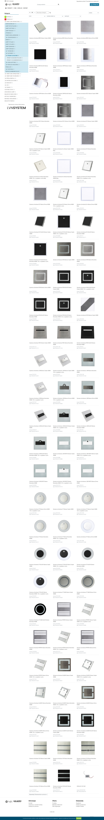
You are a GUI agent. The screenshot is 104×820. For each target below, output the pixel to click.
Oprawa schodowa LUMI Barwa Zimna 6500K (87, 398)
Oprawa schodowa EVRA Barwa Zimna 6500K (40, 287)
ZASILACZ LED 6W (81, 786)
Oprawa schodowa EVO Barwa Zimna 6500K (39, 204)
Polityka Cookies (80, 806)
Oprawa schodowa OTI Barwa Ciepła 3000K (63, 509)
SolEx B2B (52, 811)
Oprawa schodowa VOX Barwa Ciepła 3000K (39, 758)
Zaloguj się (95, 4)
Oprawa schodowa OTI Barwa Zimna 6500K (87, 537)
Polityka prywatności (81, 804)
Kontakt (25, 8)
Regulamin (78, 803)
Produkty (10, 8)
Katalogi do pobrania (33, 806)
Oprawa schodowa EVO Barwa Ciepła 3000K (87, 121)
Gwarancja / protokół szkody (35, 804)
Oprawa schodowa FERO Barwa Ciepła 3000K (40, 343)
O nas (15, 8)
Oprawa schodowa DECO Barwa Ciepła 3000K (87, 93)
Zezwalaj (79, 818)
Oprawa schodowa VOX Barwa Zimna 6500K (39, 786)
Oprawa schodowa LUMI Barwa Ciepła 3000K (40, 370)
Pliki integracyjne (56, 806)
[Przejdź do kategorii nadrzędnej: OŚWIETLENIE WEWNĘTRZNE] (30, 12)
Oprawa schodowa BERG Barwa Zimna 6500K (87, 38)
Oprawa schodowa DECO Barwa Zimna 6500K (63, 121)
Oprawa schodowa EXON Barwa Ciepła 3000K (87, 315)
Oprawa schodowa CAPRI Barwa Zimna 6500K (40, 93)
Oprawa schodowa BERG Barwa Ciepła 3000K (40, 38)
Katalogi (19, 8)
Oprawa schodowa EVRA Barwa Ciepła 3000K (63, 259)
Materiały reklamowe (57, 804)
